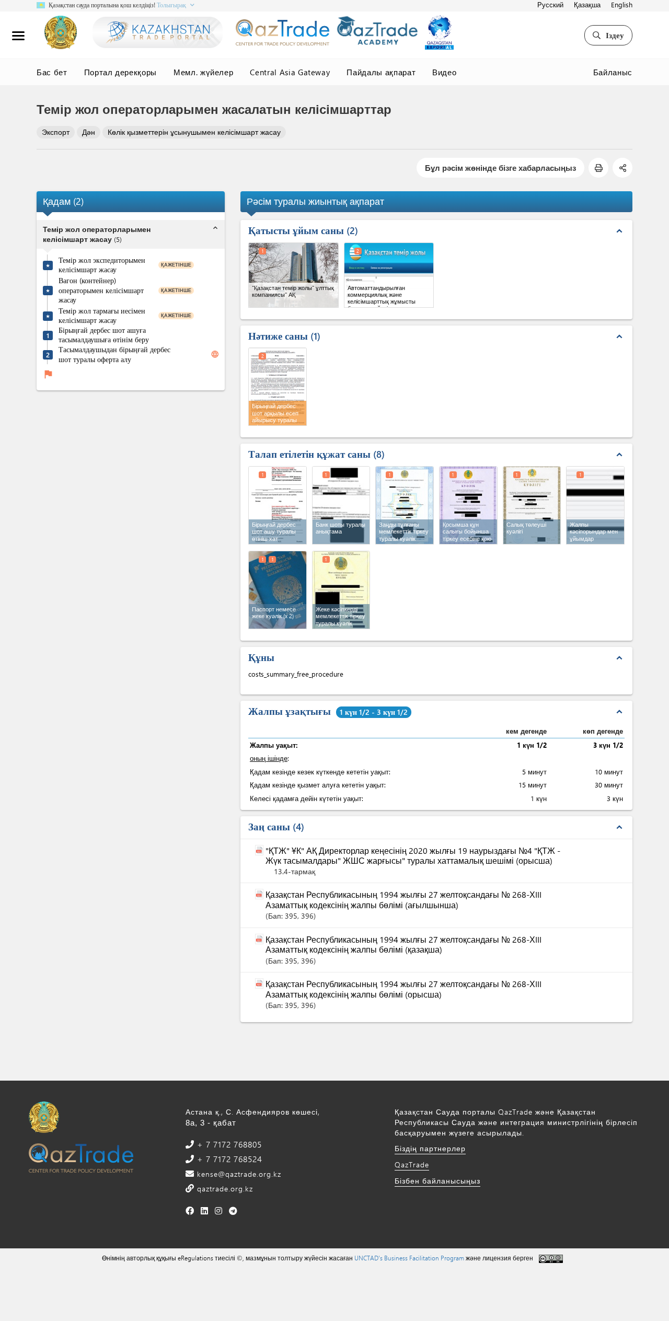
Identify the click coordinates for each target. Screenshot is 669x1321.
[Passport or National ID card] (277, 590)
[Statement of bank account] (341, 505)
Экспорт (56, 132)
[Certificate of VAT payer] (468, 505)
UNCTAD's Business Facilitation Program (409, 1258)
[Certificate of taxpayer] (532, 505)
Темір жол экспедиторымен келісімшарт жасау (102, 265)
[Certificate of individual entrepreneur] (341, 590)
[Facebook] (190, 1210)
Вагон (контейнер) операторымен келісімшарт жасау (101, 290)
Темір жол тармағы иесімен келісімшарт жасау (102, 316)
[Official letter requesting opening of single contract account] (277, 505)
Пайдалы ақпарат (381, 72)
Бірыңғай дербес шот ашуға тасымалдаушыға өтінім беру (104, 335)
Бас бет (52, 72)
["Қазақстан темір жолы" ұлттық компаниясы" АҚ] (293, 275)
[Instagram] (219, 1210)
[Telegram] (233, 1210)
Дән (88, 132)
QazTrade (412, 1164)
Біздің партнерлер (430, 1148)
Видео (444, 72)
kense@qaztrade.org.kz (237, 1174)
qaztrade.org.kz (223, 1188)
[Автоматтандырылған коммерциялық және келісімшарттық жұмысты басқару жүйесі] (389, 275)
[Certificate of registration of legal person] (404, 505)
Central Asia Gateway (290, 72)
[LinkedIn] (205, 1210)
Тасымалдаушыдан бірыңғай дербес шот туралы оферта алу (114, 354)
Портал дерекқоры (120, 72)
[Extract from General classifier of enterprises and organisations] (595, 505)
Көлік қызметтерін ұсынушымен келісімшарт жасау (194, 132)
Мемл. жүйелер (203, 72)
